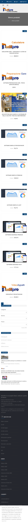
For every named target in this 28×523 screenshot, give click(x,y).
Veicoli (2, 453)
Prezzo (2, 321)
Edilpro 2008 (4, 469)
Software (3, 343)
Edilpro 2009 (4, 476)
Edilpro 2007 (4, 466)
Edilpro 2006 (4, 463)
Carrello (10, 1)
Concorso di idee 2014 (6, 489)
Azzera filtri (24, 327)
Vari (2, 450)
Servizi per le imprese (6, 340)
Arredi (2, 424)
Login (16, 1)
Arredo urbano (4, 434)
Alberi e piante (4, 421)
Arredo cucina (4, 431)
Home (9, 20)
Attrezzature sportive (6, 437)
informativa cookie (11, 516)
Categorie (3, 309)
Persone (3, 447)
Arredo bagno (4, 428)
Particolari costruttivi (6, 444)
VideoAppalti (4, 337)
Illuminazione (4, 440)
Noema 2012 (4, 479)
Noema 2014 (4, 486)
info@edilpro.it (4, 502)
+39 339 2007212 (5, 499)
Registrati (24, 1)
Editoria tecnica (5, 346)
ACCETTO (4, 521)
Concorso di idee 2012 (6, 482)
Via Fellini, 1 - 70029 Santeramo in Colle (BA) (11, 505)
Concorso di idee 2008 (6, 473)
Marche (3, 315)
